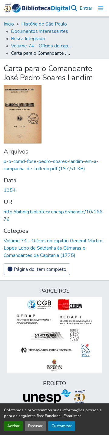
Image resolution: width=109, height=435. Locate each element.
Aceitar (13, 426)
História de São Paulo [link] (44, 24)
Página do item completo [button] (39, 269)
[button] (41, 8)
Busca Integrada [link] (28, 38)
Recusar (35, 426)
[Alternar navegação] (100, 8)
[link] (54, 165)
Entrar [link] (86, 8)
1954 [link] (10, 190)
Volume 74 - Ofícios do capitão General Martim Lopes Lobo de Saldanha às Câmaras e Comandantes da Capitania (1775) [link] (41, 46)
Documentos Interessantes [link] (39, 31)
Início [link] (9, 24)
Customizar (61, 426)
